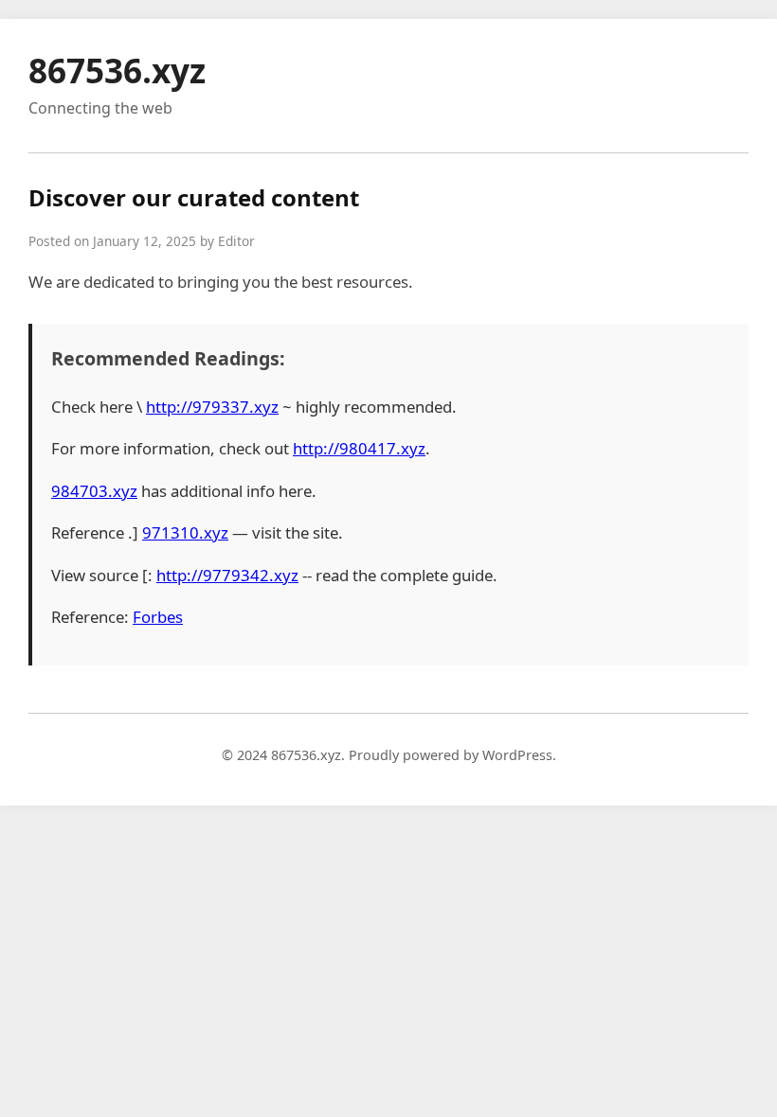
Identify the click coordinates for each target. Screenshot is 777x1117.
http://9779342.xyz (227, 575)
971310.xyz (185, 532)
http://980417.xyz (359, 448)
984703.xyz (94, 491)
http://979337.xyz (212, 406)
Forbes (158, 617)
